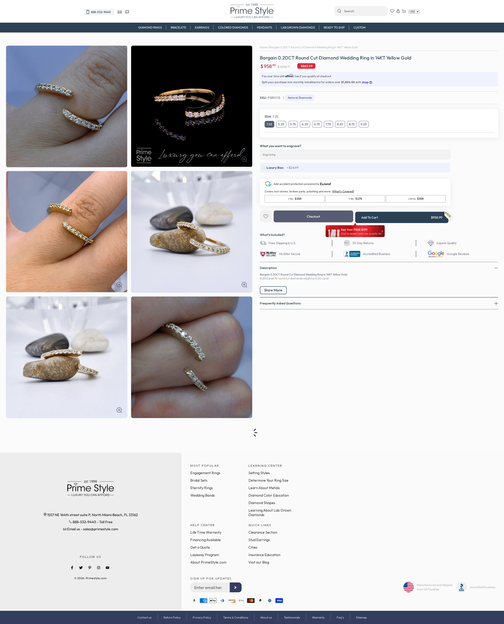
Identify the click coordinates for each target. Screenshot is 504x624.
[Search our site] (339, 11)
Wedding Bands (202, 495)
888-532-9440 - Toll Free (92, 522)
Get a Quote (200, 547)
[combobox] (356, 11)
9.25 (364, 124)
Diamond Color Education (268, 495)
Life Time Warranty (205, 532)
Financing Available (205, 540)
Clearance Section (262, 532)
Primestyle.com (96, 578)
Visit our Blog (258, 562)
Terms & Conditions (235, 617)
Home (263, 47)
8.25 (340, 124)
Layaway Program (204, 555)
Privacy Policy (202, 617)
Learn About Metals (264, 488)
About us (266, 617)
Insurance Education (264, 555)
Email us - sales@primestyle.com (92, 529)
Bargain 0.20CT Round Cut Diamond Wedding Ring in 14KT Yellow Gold (313, 47)
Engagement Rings (205, 473)
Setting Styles (259, 473)
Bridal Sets (198, 480)
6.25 (305, 124)
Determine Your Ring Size (268, 480)
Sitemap (361, 617)
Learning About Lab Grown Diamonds (269, 512)
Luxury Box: (275, 168)
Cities (252, 547)
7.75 (328, 124)
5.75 (293, 124)
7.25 (269, 124)
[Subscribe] (236, 587)
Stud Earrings (259, 540)
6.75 (317, 124)
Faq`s (340, 617)
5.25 (281, 124)
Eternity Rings (201, 488)
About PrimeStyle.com (208, 562)
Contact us (144, 617)
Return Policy (172, 617)
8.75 (352, 124)
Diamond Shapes (261, 503)
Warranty (318, 617)
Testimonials (292, 617)
